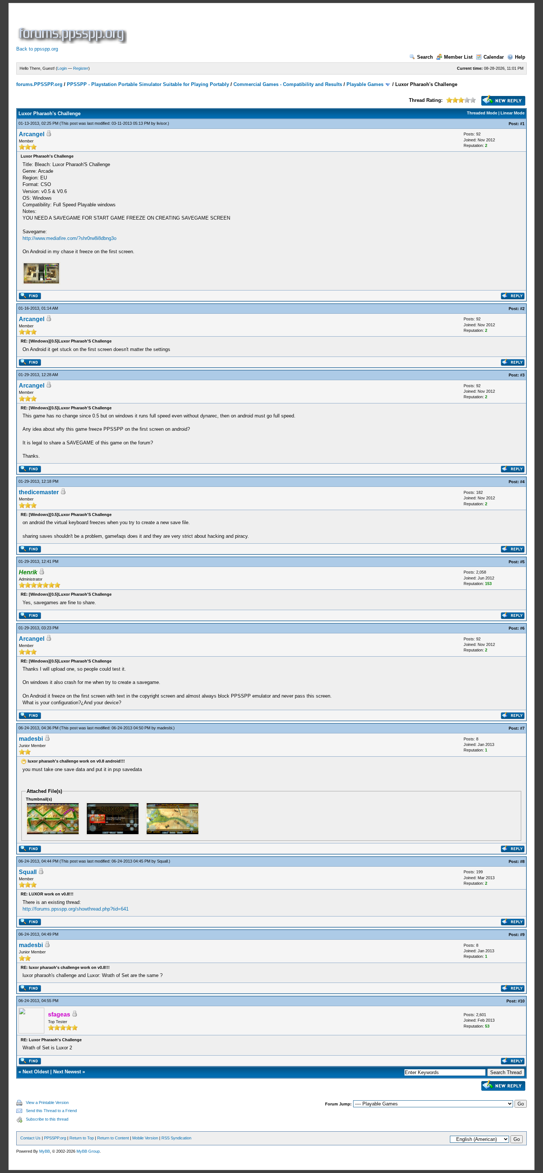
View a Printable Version (47, 1102)
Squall (162, 861)
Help (520, 57)
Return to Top (81, 1138)
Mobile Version (145, 1138)
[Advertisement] (263, 27)
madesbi (164, 728)
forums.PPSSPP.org (39, 84)
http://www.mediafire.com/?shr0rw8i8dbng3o (69, 238)
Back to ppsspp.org (37, 49)
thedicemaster (39, 492)
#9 (522, 934)
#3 (522, 375)
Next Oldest (36, 1071)
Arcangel (31, 134)
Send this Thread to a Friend (51, 1110)
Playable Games (364, 84)
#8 (522, 861)
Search (425, 57)
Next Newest (67, 1071)
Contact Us (30, 1138)
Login (62, 68)
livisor (162, 123)
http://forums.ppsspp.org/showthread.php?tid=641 (76, 909)
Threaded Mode (482, 113)
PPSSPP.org (55, 1138)
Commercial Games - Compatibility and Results (287, 84)
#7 (522, 728)
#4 (522, 481)
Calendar (494, 57)
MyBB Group (88, 1151)
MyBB (44, 1151)
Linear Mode (513, 113)
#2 (522, 308)
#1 (522, 123)
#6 (522, 628)
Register (80, 68)
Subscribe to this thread (47, 1119)
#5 (522, 562)
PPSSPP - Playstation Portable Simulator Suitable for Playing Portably (148, 84)
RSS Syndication (176, 1138)
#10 (521, 1001)
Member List (458, 57)
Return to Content (113, 1138)
